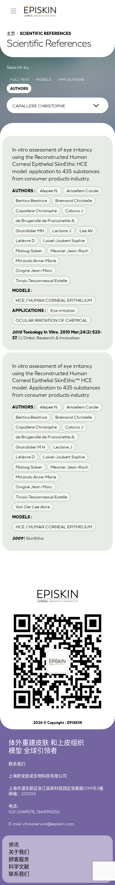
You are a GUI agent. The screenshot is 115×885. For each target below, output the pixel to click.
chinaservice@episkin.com (48, 823)
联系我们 (19, 873)
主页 (11, 33)
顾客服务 (19, 858)
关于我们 (19, 851)
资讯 (14, 844)
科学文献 (19, 866)
